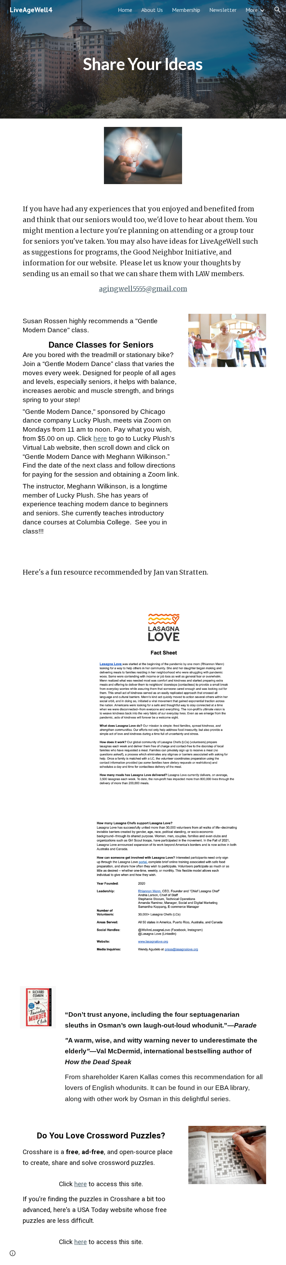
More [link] (252, 9)
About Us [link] (152, 9)
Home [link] (125, 9)
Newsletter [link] (222, 9)
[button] (277, 9)
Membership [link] (186, 9)
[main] (143, 59)
